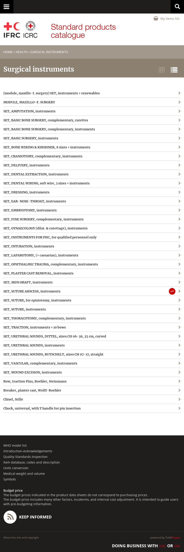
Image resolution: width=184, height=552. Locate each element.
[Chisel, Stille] (167, 399)
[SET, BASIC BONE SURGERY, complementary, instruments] (167, 132)
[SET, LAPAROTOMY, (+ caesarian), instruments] (167, 255)
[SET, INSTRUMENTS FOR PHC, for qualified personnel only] (167, 240)
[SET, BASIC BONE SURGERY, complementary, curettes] (167, 123)
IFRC (177, 546)
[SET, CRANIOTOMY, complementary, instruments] (167, 159)
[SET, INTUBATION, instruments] (167, 249)
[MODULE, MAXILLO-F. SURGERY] (167, 105)
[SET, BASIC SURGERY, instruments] (167, 141)
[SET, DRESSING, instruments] (167, 195)
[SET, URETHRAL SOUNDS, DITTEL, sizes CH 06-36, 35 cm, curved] (167, 336)
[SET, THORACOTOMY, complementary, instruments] (167, 318)
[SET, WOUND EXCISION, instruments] (167, 372)
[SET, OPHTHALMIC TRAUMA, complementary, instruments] (167, 264)
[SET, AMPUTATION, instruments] (167, 114)
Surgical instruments (49, 52)
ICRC (162, 546)
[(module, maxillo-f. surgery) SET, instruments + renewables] (167, 96)
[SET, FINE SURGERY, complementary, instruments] (167, 222)
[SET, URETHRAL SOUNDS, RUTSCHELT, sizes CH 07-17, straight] (167, 354)
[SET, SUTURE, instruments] (167, 309)
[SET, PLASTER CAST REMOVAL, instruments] (167, 273)
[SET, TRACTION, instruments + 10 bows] (167, 327)
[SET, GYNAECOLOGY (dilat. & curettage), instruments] (167, 231)
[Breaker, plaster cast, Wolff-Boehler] (167, 390)
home (8, 52)
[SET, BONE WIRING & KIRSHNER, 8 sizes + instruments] (167, 150)
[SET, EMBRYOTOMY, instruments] (167, 213)
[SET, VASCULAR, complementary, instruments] (167, 363)
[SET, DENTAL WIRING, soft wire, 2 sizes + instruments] (167, 186)
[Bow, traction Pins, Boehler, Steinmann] (167, 381)
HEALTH (21, 52)
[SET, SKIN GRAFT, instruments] (167, 282)
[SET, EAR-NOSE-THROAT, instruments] (167, 204)
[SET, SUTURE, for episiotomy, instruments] (167, 300)
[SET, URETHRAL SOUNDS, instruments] (167, 345)
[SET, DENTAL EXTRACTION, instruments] (167, 177)
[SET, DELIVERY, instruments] (167, 168)
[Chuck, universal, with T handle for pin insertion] (167, 408)
